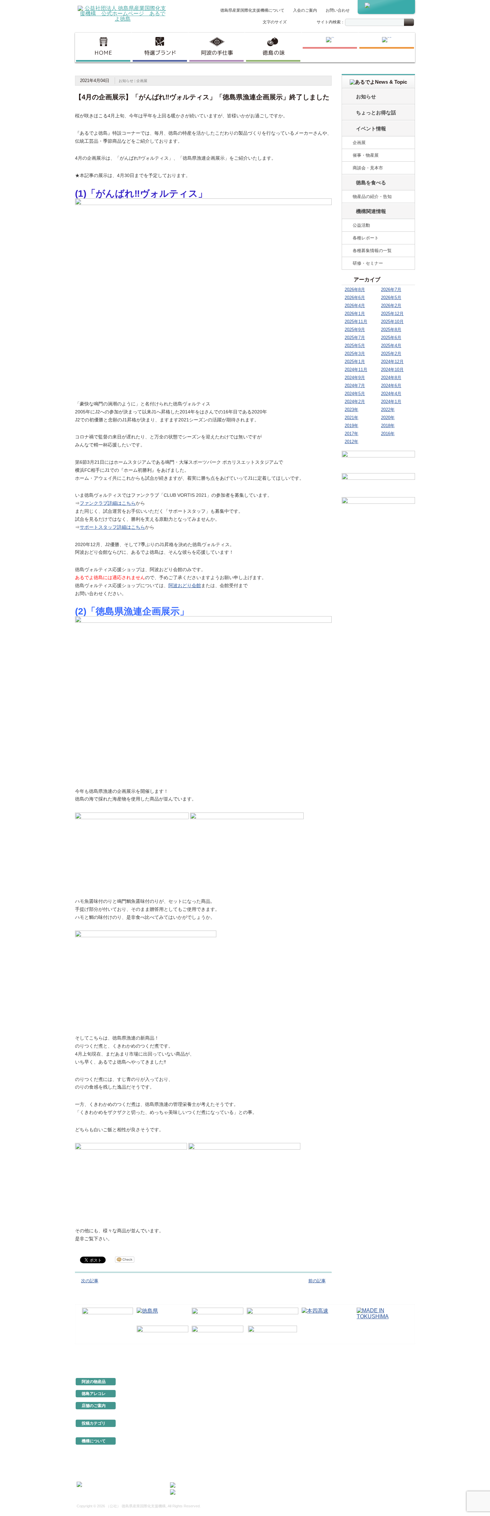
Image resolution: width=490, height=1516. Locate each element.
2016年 (388, 433)
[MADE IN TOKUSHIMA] (382, 1315)
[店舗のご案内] (386, 47)
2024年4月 (391, 393)
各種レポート (366, 237)
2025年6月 (391, 337)
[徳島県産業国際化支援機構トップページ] (103, 47)
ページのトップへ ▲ (392, 1359)
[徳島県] (162, 1315)
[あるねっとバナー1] (378, 484)
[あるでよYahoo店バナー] (378, 508)
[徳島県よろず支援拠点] (272, 1333)
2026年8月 (355, 289)
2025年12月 (392, 313)
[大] (307, 22)
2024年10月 (392, 369)
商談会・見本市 (368, 167)
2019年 (351, 425)
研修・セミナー (368, 263)
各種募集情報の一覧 (372, 250)
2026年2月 (391, 305)
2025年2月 (391, 353)
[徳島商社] (330, 47)
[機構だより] (378, 461)
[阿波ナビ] (272, 1315)
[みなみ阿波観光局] (162, 1333)
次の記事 (89, 1280)
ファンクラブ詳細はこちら (108, 503)
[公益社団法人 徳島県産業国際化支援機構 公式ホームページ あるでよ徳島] (123, 13)
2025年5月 (355, 345)
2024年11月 (356, 369)
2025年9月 (355, 329)
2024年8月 (391, 377)
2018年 (388, 425)
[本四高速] (327, 1315)
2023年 (351, 409)
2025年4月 (391, 345)
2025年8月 (391, 329)
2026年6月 (355, 297)
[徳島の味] (273, 47)
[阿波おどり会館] (217, 1315)
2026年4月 (355, 305)
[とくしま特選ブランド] (160, 47)
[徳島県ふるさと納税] (107, 1315)
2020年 (388, 417)
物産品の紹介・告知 (372, 196)
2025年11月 (356, 321)
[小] (293, 22)
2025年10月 (392, 321)
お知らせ (126, 81)
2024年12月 (392, 361)
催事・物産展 (366, 155)
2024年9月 (355, 377)
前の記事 (317, 1280)
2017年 (351, 433)
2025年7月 (355, 337)
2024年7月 (355, 385)
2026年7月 (391, 289)
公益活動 (361, 225)
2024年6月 (391, 385)
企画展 (141, 81)
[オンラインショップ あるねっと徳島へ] (386, 7)
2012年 (351, 441)
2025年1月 (355, 361)
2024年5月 (355, 393)
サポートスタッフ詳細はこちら (112, 527)
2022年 (388, 409)
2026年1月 (355, 313)
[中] (300, 22)
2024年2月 (355, 401)
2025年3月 (355, 353)
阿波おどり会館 (184, 585)
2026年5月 (391, 297)
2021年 (351, 417)
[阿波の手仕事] (216, 47)
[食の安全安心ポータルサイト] (217, 1333)
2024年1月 (391, 401)
